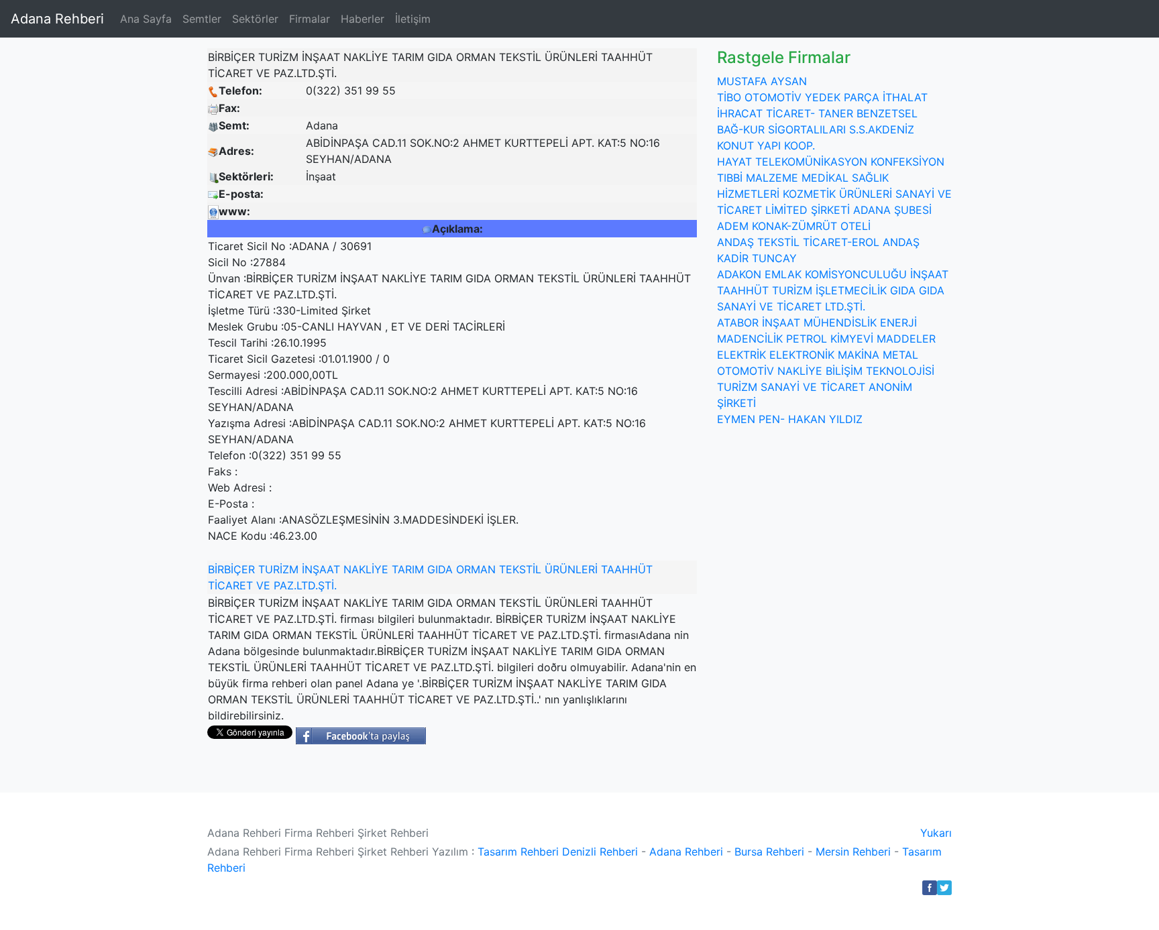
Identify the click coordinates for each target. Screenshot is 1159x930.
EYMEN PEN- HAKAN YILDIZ (790, 419)
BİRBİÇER (231, 569)
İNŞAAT (321, 569)
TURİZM (278, 569)
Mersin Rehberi (853, 851)
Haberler (362, 18)
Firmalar (309, 18)
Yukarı (936, 832)
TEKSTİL (520, 569)
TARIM (408, 569)
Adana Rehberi (57, 19)
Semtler (201, 18)
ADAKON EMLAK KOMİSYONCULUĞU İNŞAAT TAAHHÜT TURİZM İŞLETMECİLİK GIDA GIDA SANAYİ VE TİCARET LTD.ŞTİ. (832, 290)
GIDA (440, 569)
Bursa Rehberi (769, 851)
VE (263, 585)
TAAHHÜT (627, 569)
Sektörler (255, 18)
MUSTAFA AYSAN (762, 81)
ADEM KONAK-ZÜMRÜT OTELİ (794, 226)
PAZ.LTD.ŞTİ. (305, 585)
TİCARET (230, 585)
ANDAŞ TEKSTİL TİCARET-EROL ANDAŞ (818, 242)
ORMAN (476, 569)
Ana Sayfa (146, 18)
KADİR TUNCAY (757, 258)
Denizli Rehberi (600, 851)
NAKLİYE (365, 569)
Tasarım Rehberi (518, 851)
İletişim (413, 18)
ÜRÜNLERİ (571, 569)
